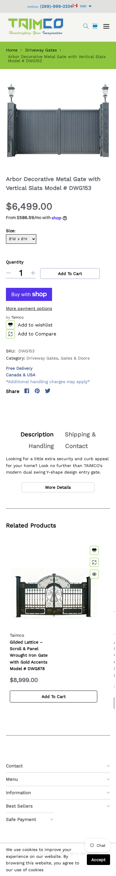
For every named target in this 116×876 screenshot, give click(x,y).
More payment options (29, 308)
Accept (98, 859)
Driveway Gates (41, 50)
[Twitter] (48, 391)
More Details (58, 487)
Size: (10, 230)
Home (12, 50)
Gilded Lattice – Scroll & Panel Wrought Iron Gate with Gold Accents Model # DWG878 (29, 655)
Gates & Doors (75, 358)
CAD (82, 6)
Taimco (17, 317)
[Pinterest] (37, 391)
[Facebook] (27, 391)
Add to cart (70, 273)
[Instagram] (58, 391)
